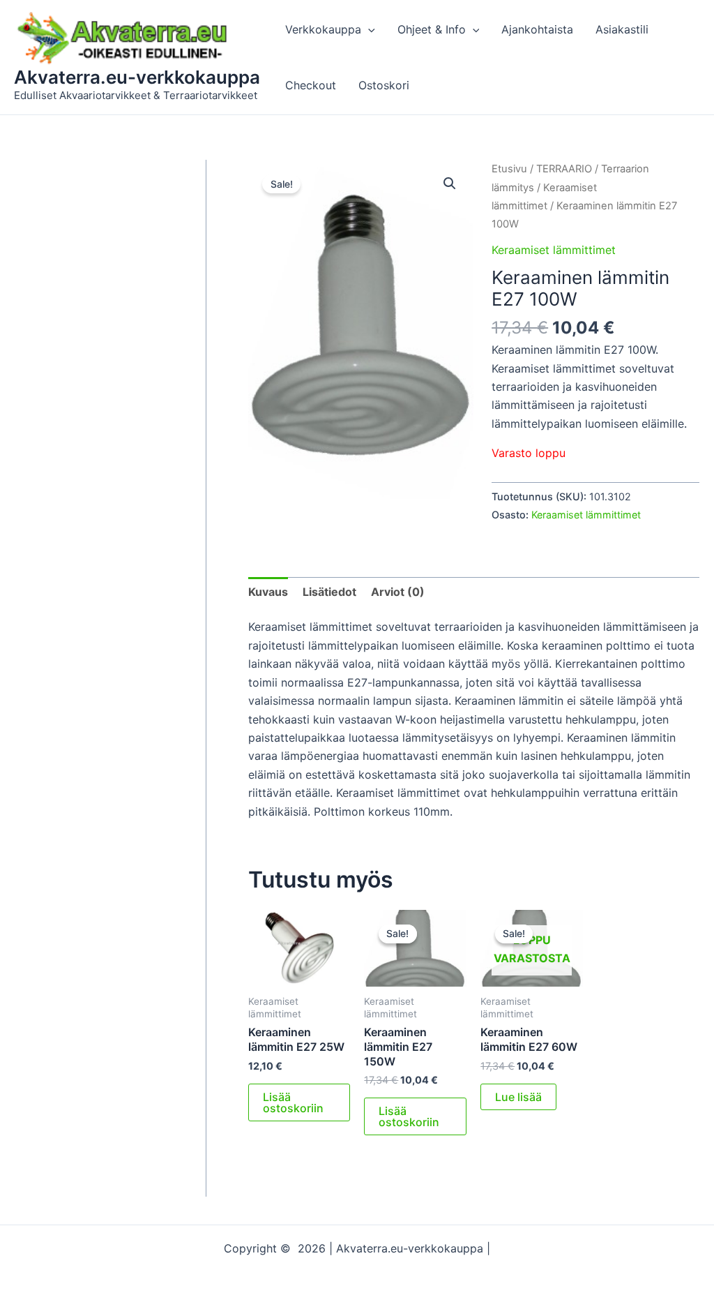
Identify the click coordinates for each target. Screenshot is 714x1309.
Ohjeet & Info (431, 29)
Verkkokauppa (323, 29)
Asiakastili (621, 29)
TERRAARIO (564, 169)
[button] (368, 29)
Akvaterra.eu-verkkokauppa (137, 77)
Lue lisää (518, 1097)
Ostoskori (383, 85)
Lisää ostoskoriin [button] (293, 1102)
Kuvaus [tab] (268, 592)
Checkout (310, 85)
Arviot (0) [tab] (398, 592)
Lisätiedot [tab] (329, 592)
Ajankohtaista (537, 29)
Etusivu (509, 169)
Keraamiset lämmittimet (554, 250)
